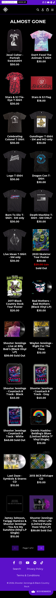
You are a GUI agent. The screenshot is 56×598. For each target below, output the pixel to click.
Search (17, 568)
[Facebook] (14, 563)
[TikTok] (41, 563)
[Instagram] (20, 563)
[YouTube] (27, 563)
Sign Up (22, 2)
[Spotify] (35, 563)
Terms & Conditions (28, 575)
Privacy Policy (35, 568)
